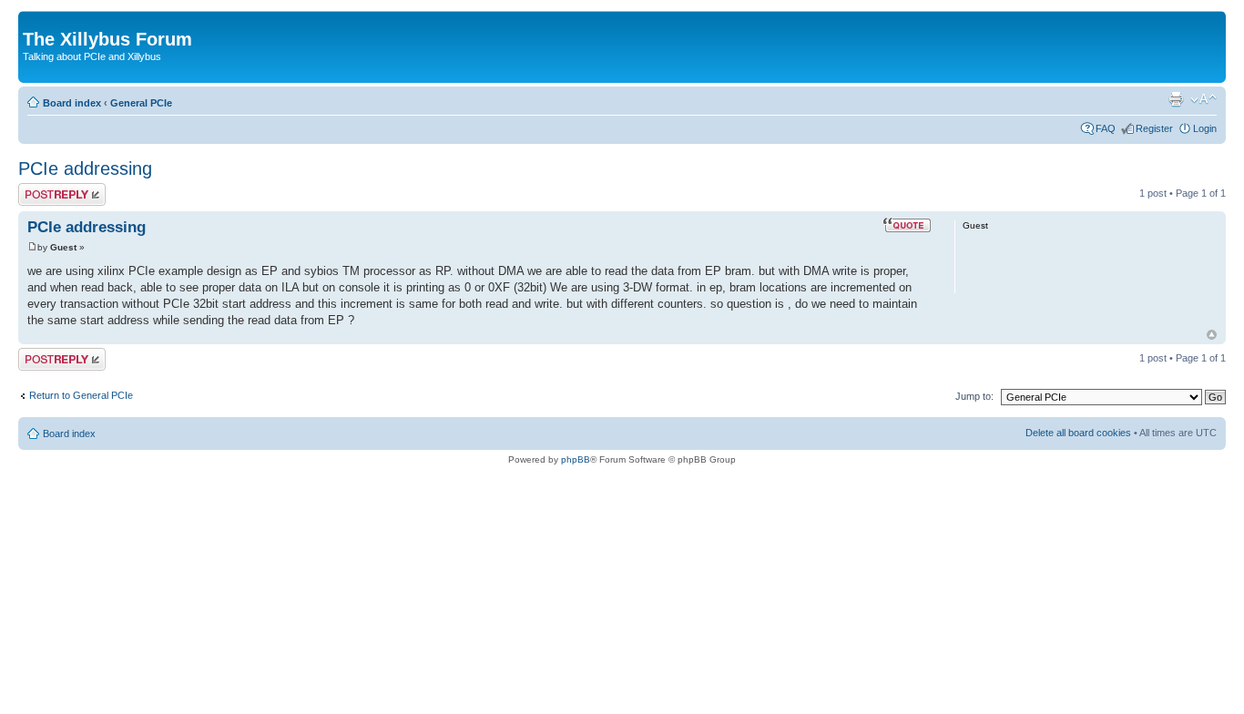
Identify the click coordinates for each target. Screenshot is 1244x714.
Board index (72, 102)
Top (1212, 335)
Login (1205, 128)
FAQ (1106, 128)
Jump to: (974, 396)
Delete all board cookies (1078, 432)
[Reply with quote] (907, 225)
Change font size (1203, 99)
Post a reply (44, 188)
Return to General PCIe (81, 395)
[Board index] (33, 20)
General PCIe (141, 102)
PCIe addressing (85, 168)
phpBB (575, 459)
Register (1154, 128)
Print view (1176, 99)
